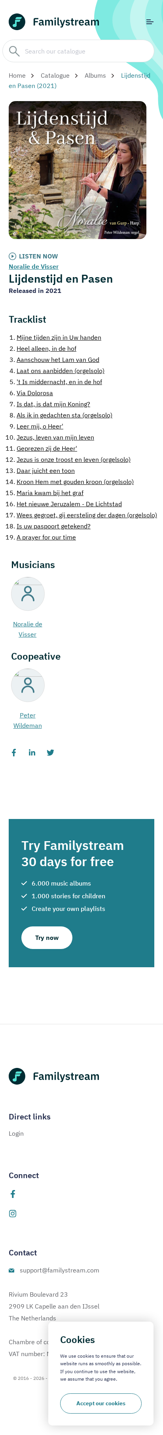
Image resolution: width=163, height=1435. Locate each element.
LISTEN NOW (38, 256)
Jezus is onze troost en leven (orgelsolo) (68, 459)
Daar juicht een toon (40, 471)
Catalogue (55, 75)
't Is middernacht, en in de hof (55, 382)
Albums (95, 75)
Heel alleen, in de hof (42, 348)
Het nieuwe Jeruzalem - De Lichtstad (64, 504)
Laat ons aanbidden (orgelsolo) (56, 371)
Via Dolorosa (31, 393)
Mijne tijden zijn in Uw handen (55, 337)
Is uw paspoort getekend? (48, 526)
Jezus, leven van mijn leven (50, 437)
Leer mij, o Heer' (36, 426)
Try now (47, 937)
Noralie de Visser (34, 266)
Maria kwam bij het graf (44, 493)
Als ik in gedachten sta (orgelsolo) (60, 415)
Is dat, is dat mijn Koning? (49, 404)
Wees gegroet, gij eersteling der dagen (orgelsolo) (81, 515)
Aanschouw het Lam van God (54, 360)
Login (16, 1133)
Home (17, 75)
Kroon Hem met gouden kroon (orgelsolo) (70, 482)
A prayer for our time (41, 537)
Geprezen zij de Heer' (41, 448)
